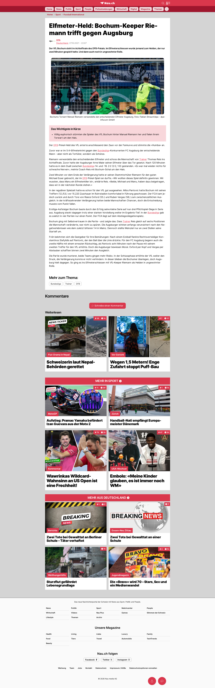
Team (72, 668)
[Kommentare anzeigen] (162, 681)
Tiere (73, 639)
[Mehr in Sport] (107, 381)
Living (73, 634)
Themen (74, 617)
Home (50, 14)
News (48, 608)
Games (125, 613)
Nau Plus (100, 613)
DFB (55, 145)
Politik (74, 608)
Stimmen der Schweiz (156, 613)
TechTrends (152, 639)
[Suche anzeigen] (163, 3)
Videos (74, 613)
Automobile (127, 639)
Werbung (62, 668)
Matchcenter (127, 608)
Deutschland (62, 43)
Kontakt (88, 668)
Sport (58, 14)
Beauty (49, 643)
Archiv (99, 617)
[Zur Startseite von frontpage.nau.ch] (107, 3)
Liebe (98, 634)
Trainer (143, 159)
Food (48, 639)
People (150, 608)
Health (49, 634)
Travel (99, 639)
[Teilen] (152, 681)
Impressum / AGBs (118, 668)
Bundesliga (103, 150)
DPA (58, 40)
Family (149, 634)
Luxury (125, 634)
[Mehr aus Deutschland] (107, 497)
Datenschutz (101, 668)
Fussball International (74, 14)
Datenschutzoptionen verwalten (143, 668)
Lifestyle (49, 617)
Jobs (80, 668)
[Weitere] (167, 9)
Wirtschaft (50, 613)
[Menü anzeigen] (168, 3)
